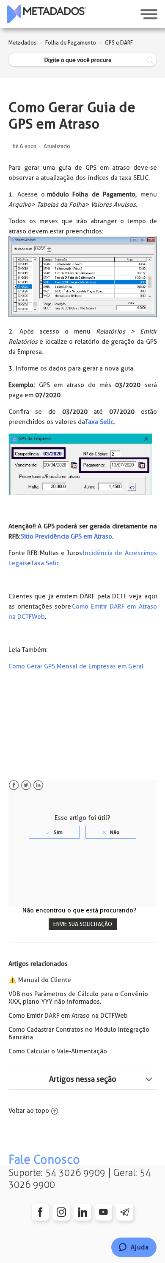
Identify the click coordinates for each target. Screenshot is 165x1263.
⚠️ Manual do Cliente (39, 980)
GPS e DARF (119, 42)
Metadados (22, 42)
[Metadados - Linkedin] (82, 1212)
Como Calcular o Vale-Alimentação (57, 1051)
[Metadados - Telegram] (124, 1212)
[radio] (54, 832)
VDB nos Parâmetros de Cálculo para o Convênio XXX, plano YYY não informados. (78, 997)
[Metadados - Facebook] (40, 1212)
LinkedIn (38, 785)
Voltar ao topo (28, 1110)
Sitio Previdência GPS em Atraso (66, 536)
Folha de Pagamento (70, 42)
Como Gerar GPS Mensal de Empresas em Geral (75, 666)
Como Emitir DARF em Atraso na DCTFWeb (68, 1015)
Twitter (26, 785)
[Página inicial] (46, 14)
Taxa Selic (99, 422)
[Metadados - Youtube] (103, 1212)
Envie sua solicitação (82, 924)
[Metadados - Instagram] (61, 1212)
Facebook (13, 785)
